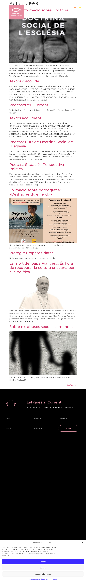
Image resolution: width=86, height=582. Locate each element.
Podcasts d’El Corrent (28, 105)
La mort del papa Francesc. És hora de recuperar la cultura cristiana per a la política (42, 267)
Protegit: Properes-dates (31, 253)
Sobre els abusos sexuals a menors (41, 326)
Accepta (43, 562)
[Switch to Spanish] (79, 7)
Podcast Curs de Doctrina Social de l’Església (41, 144)
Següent (72, 385)
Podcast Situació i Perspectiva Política (36, 166)
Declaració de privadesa (49, 579)
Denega (43, 568)
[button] (83, 543)
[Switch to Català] (75, 7)
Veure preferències (43, 574)
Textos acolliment (25, 118)
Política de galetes (34, 579)
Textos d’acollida (24, 81)
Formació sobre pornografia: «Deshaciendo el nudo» (35, 192)
